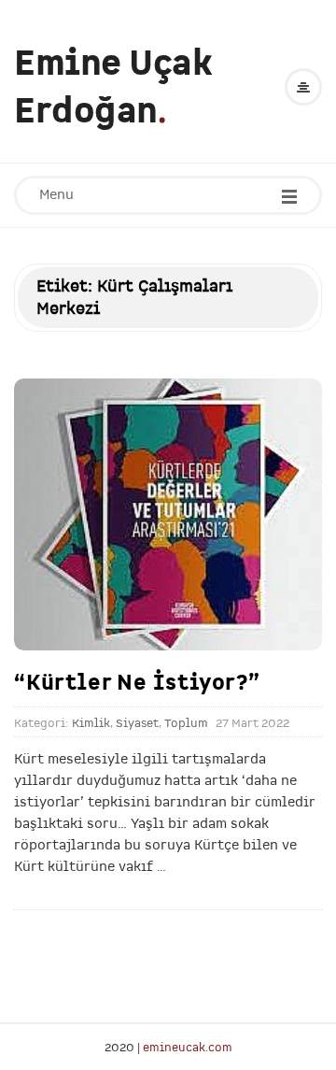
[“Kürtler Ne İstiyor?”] (168, 514)
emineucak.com (187, 1047)
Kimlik (91, 723)
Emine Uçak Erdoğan (113, 87)
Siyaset (137, 723)
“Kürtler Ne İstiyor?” (137, 682)
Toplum (186, 723)
